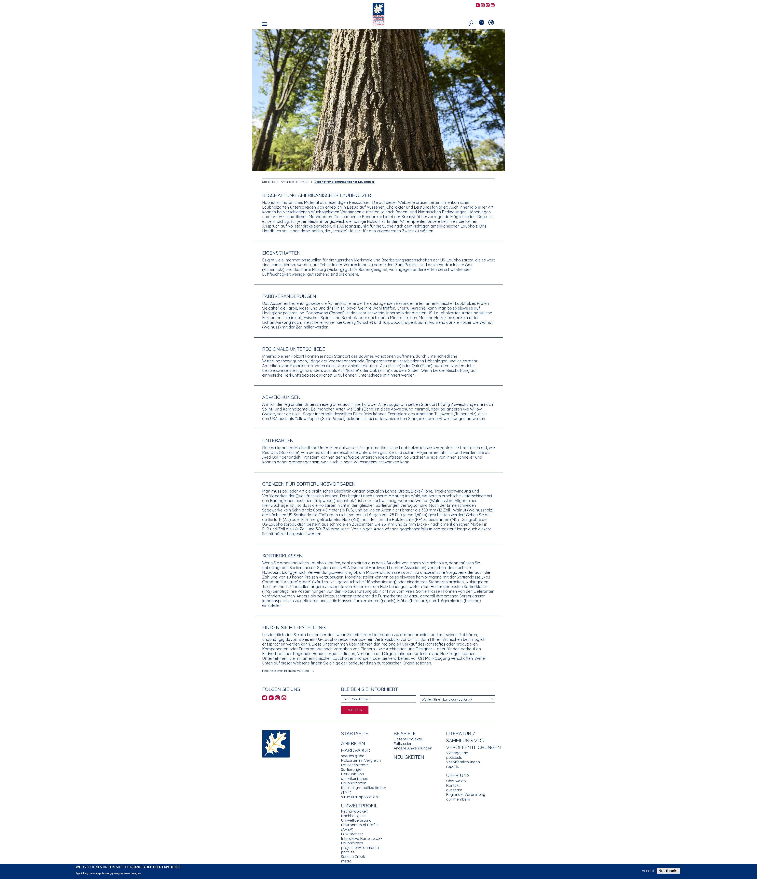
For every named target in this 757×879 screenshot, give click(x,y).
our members (458, 799)
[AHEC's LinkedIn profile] (493, 5)
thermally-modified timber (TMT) (363, 789)
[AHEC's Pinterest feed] (488, 5)
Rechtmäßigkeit (354, 811)
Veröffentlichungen (463, 762)
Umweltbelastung (356, 820)
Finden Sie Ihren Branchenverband (286, 671)
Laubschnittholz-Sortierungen (355, 767)
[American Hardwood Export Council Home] (378, 14)
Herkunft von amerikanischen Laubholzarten (354, 778)
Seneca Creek (353, 856)
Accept (648, 871)
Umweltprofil (359, 805)
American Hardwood (295, 182)
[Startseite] (276, 743)
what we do (456, 780)
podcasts (454, 757)
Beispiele (405, 733)
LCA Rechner (352, 833)
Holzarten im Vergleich (361, 760)
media (346, 861)
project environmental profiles (360, 849)
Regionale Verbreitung (465, 794)
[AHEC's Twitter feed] (264, 698)
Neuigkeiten (409, 757)
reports (452, 766)
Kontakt (453, 785)
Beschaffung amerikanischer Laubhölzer (344, 182)
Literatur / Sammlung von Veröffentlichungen (473, 740)
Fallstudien (403, 743)
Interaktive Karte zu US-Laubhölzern (361, 840)
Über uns (458, 775)
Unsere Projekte (408, 739)
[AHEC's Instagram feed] (483, 5)
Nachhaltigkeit (353, 815)
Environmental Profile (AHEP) (360, 827)
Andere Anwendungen (413, 748)
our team (454, 790)
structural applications (360, 796)
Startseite (269, 182)
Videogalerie (457, 752)
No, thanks (668, 871)
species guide (352, 755)
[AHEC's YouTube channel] (478, 5)
